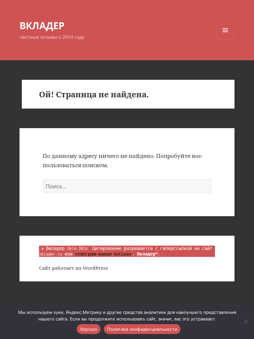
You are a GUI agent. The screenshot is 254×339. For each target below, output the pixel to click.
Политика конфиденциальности (142, 329)
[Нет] (245, 321)
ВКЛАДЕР (42, 25)
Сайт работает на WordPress (73, 268)
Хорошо (89, 329)
